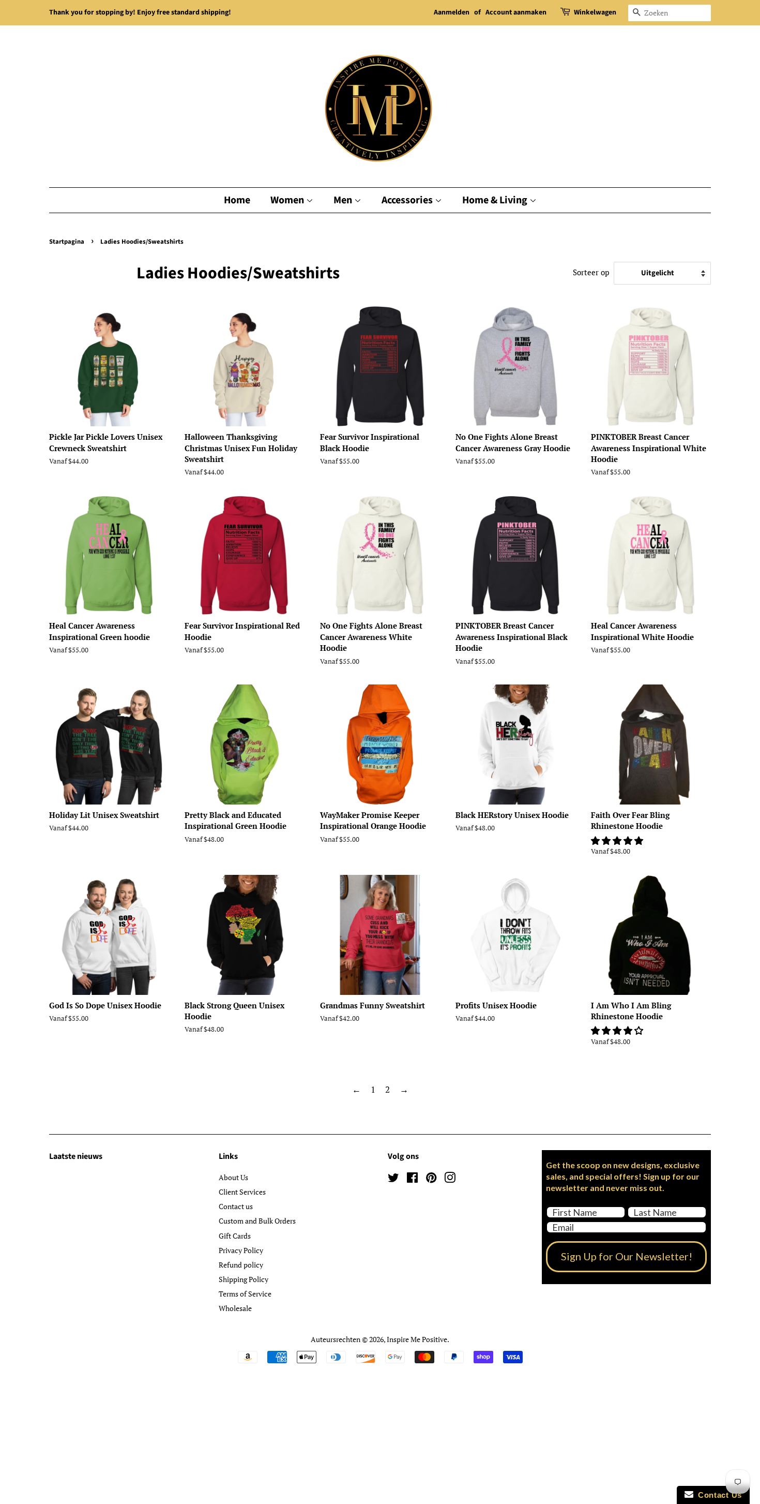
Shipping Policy (243, 1279)
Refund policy (241, 1265)
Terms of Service (245, 1294)
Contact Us (717, 1495)
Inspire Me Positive (417, 1339)
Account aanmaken (515, 12)
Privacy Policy (241, 1250)
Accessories (408, 200)
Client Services (242, 1192)
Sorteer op (591, 272)
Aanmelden (451, 12)
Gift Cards (235, 1236)
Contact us (236, 1206)
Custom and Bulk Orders (257, 1221)
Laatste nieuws (75, 1156)
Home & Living (495, 200)
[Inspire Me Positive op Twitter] (393, 1179)
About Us (233, 1177)
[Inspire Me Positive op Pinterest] (431, 1179)
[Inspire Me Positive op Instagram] (449, 1179)
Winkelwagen (595, 12)
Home (237, 200)
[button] (618, 840)
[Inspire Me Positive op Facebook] (412, 1179)
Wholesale (235, 1308)
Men (343, 200)
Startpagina (66, 241)
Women (288, 200)
